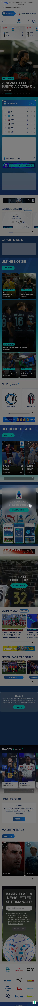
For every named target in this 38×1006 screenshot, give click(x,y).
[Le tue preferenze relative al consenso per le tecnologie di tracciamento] (34, 1002)
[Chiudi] (31, 497)
